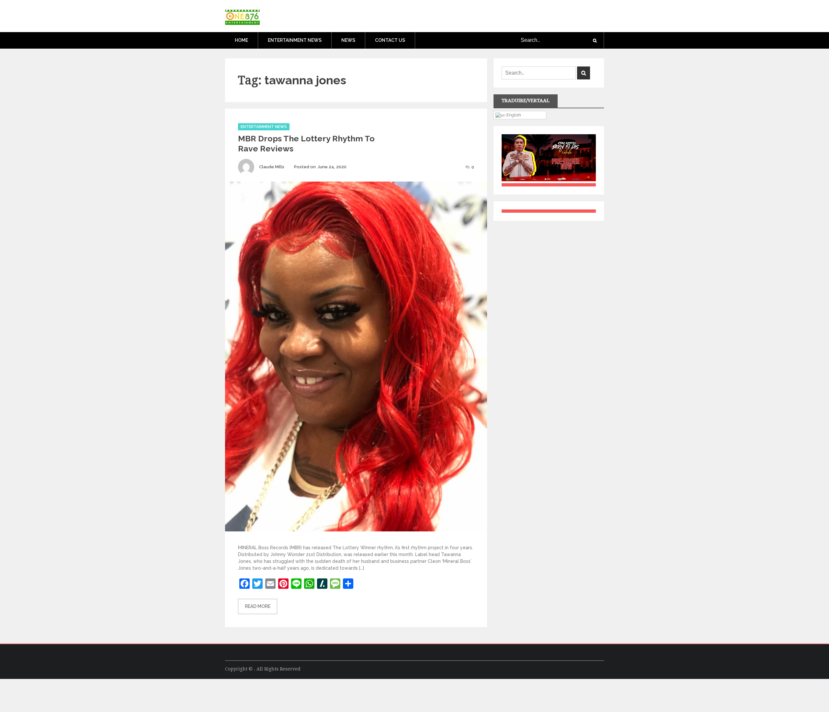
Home (241, 40)
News (348, 40)
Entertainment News (295, 40)
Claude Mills (271, 166)
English (513, 114)
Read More (257, 606)
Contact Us (390, 40)
